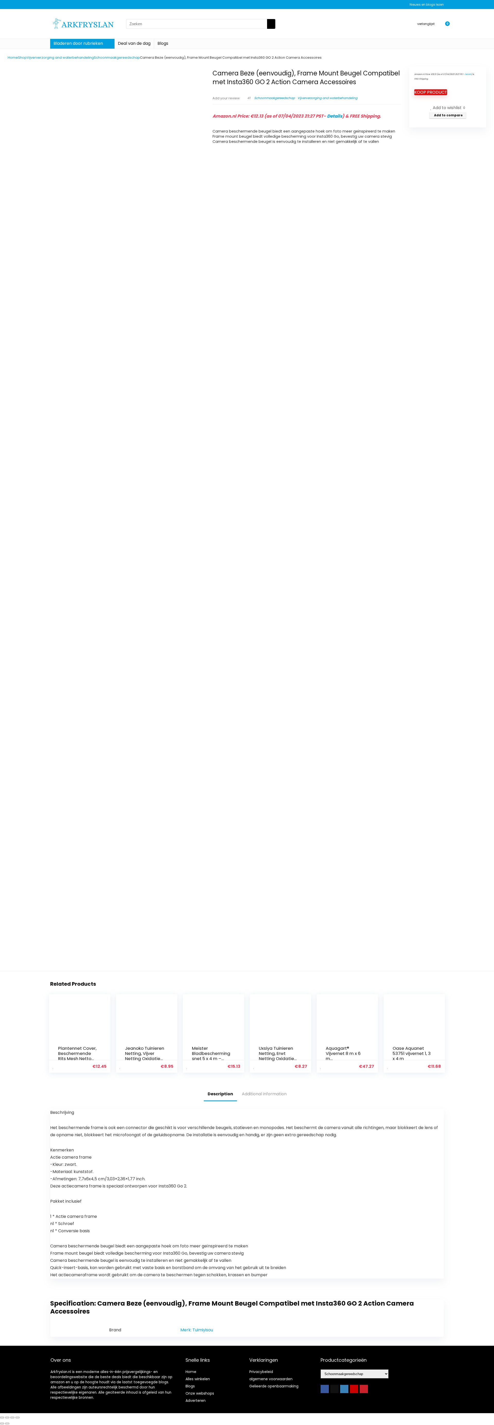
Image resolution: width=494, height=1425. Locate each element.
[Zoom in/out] (2, 1417)
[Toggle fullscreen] (7, 1417)
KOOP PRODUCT (430, 92)
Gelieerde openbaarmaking (273, 1386)
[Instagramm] (344, 1389)
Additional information (264, 1094)
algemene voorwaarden (271, 1379)
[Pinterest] (364, 1389)
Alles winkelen (198, 1379)
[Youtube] (354, 1389)
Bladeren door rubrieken (78, 43)
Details (334, 116)
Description (220, 1094)
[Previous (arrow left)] (2, 1423)
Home (13, 57)
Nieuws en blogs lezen (427, 4)
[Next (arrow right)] (7, 1423)
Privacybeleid (261, 1371)
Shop (22, 57)
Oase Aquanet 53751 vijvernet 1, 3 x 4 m (412, 1053)
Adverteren (196, 1400)
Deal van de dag (134, 43)
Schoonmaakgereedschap (117, 57)
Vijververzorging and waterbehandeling (60, 57)
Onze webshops (200, 1393)
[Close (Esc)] (17, 1417)
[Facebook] (325, 1389)
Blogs (162, 43)
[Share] (12, 1417)
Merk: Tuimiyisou (196, 1330)
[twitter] (334, 1389)
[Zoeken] (271, 24)
